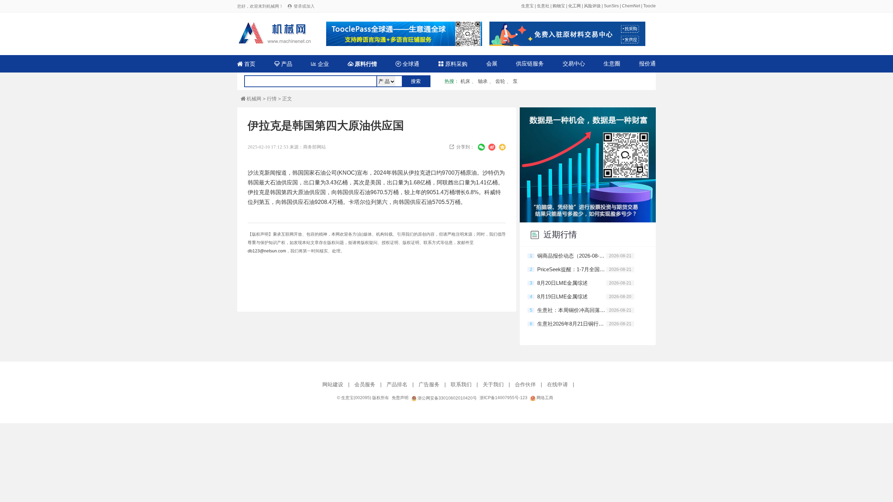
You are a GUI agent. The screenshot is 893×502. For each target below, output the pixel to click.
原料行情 (362, 64)
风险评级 (592, 5)
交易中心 (574, 64)
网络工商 (544, 397)
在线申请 (557, 384)
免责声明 (400, 397)
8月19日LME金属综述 (562, 296)
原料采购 (452, 64)
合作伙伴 (525, 384)
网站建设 (332, 384)
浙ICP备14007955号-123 (503, 397)
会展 (491, 64)
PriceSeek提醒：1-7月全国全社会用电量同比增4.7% (571, 269)
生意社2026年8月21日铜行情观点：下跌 (571, 324)
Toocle (649, 5)
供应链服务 (530, 64)
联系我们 (461, 384)
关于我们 (493, 384)
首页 (246, 64)
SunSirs (611, 5)
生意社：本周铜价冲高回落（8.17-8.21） (571, 310)
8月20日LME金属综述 (562, 283)
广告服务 (429, 384)
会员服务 (364, 384)
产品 (283, 64)
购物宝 (559, 5)
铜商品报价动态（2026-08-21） (571, 256)
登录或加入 (304, 6)
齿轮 (500, 81)
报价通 (647, 64)
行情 (272, 98)
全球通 (407, 64)
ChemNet (631, 5)
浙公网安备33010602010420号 (447, 398)
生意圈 (611, 64)
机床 (465, 81)
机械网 (251, 98)
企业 (320, 64)
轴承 (483, 81)
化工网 (574, 5)
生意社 (543, 5)
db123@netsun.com (267, 251)
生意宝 (527, 5)
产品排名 (397, 384)
